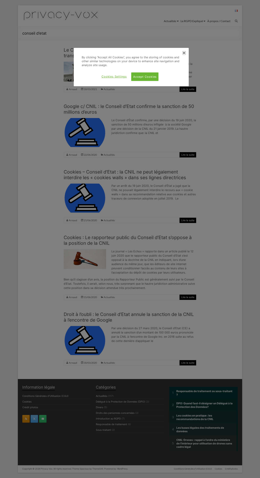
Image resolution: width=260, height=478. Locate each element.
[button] (184, 53)
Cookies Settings (114, 76)
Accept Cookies (145, 76)
